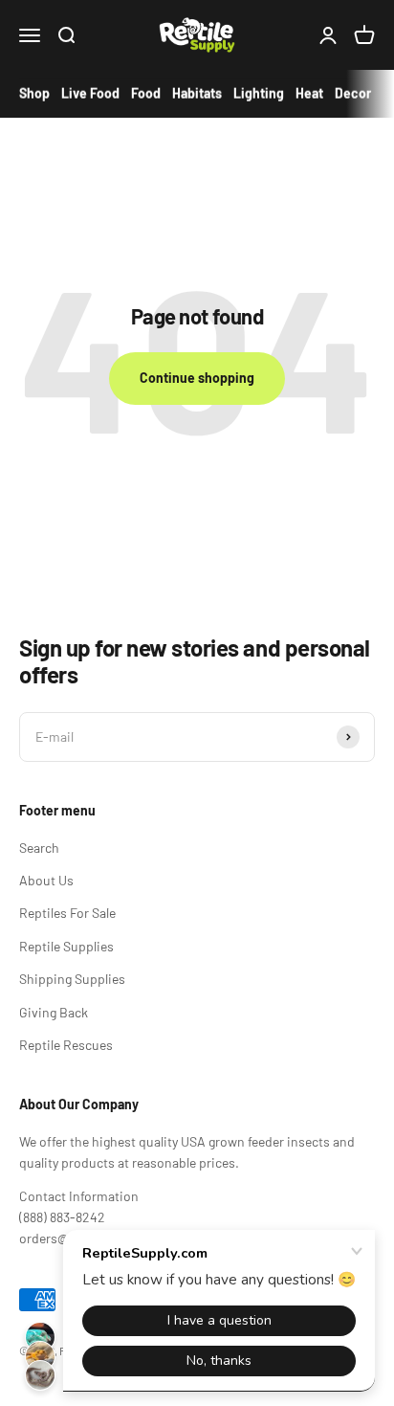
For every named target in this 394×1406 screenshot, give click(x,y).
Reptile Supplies (66, 946)
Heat (309, 93)
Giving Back (53, 1012)
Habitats (197, 93)
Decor (353, 93)
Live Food (90, 93)
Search (39, 847)
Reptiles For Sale (67, 912)
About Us (46, 880)
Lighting (258, 93)
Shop (34, 93)
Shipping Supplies (72, 979)
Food (146, 93)
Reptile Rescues (66, 1045)
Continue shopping (197, 377)
